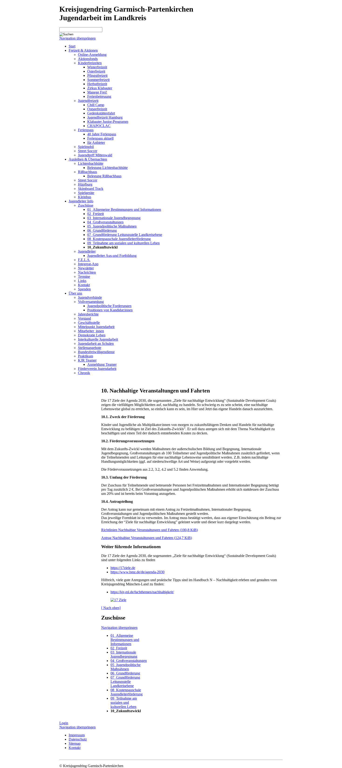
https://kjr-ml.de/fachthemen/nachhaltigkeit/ (142, 592)
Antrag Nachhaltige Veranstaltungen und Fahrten (146, 538)
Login (63, 723)
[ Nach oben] (111, 608)
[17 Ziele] (118, 600)
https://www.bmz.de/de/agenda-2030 (137, 572)
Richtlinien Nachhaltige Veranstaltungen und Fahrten (149, 530)
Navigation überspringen (77, 38)
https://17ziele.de (123, 568)
